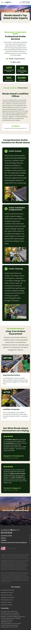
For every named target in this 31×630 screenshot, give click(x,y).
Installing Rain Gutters (6, 621)
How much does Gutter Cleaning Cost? (10, 614)
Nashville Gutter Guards (7, 592)
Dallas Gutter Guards (6, 602)
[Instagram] (9, 533)
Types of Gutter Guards (7, 620)
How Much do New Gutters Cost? (9, 611)
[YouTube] (4, 533)
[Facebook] (2, 533)
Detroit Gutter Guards (6, 595)
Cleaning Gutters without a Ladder (9, 627)
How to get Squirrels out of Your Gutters (11, 623)
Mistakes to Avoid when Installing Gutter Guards (13, 616)
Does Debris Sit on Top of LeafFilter (10, 613)
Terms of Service (23, 558)
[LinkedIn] (6, 533)
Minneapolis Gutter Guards (7, 590)
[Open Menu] (2, 2)
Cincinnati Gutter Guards (7, 600)
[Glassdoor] (11, 533)
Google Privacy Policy (13, 558)
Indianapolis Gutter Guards (7, 597)
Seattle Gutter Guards (6, 604)
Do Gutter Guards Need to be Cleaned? (11, 618)
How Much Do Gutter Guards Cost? (9, 625)
